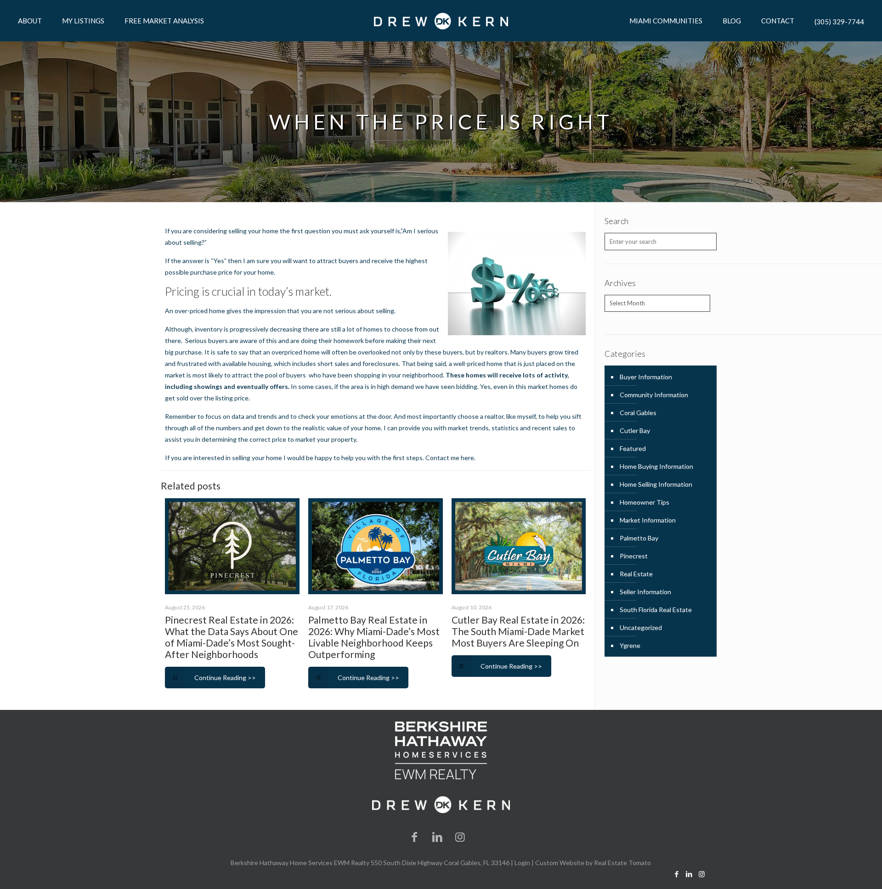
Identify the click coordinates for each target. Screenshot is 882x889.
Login (522, 862)
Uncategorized (641, 627)
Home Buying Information (656, 466)
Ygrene (630, 645)
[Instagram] (460, 836)
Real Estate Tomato (622, 862)
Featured (633, 448)
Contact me (443, 457)
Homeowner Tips (644, 502)
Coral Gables (638, 412)
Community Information (654, 395)
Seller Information (645, 592)
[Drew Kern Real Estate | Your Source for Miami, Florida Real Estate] (441, 20)
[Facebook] (415, 836)
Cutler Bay (635, 430)
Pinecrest (634, 556)
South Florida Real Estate (656, 609)
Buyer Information (646, 377)
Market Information (648, 520)
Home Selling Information (656, 484)
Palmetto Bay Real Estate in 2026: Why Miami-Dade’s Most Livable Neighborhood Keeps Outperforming (374, 637)
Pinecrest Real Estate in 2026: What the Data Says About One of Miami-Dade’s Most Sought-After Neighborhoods (231, 637)
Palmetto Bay (639, 538)
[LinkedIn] (437, 836)
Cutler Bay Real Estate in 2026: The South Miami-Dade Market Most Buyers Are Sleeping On (518, 631)
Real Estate (636, 574)
